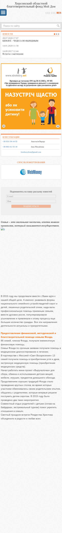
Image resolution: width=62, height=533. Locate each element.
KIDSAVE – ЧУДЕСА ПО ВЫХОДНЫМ (20, 41)
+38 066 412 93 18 (9, 147)
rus (59, 13)
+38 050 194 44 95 (9, 141)
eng (53, 13)
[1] (55, 34)
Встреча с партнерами (12, 54)
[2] (57, 34)
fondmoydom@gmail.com (31, 152)
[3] (59, 34)
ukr (47, 13)
